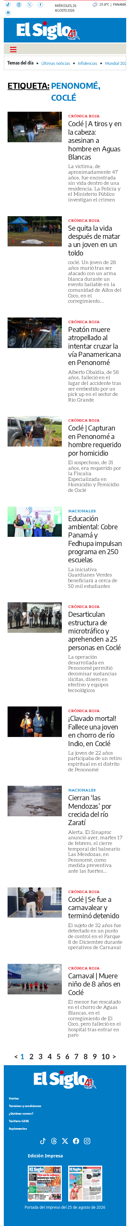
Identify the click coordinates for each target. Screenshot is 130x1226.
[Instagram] (10, 13)
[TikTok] (10, 5)
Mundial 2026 (117, 63)
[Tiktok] (43, 1140)
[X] (32, 5)
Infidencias (87, 63)
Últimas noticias (55, 63)
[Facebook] (42, 5)
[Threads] (21, 5)
